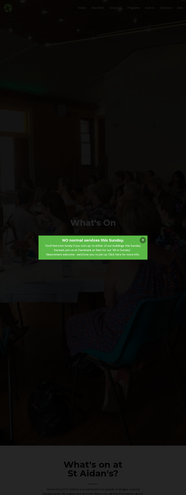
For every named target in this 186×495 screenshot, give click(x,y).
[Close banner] (143, 240)
